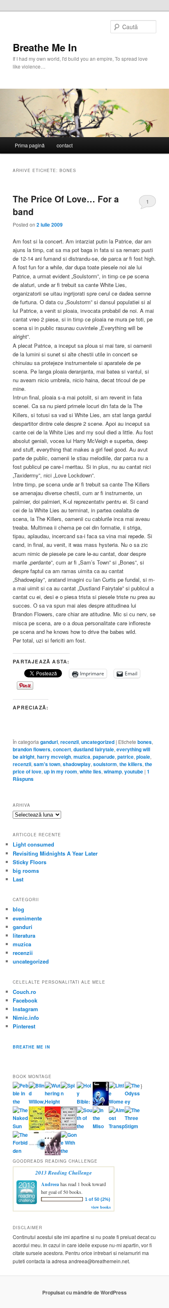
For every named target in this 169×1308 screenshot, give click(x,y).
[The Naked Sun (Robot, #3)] (21, 1126)
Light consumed (33, 844)
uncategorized (97, 742)
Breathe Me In (45, 47)
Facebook (25, 1000)
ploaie (143, 756)
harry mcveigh (54, 756)
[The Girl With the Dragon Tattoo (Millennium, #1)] (37, 1128)
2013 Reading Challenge (63, 1172)
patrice (125, 756)
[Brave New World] (53, 1153)
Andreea (50, 1184)
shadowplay (77, 764)
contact (65, 145)
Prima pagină (30, 145)
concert (62, 749)
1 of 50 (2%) (97, 1199)
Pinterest (24, 1026)
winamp (113, 771)
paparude (104, 756)
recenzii (69, 742)
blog (18, 909)
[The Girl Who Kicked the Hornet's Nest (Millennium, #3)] (69, 1127)
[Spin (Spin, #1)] (69, 1093)
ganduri (49, 742)
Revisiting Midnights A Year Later (55, 853)
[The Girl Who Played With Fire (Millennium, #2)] (53, 1127)
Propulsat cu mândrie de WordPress (84, 1292)
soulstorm (105, 764)
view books (101, 1207)
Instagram (25, 1009)
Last (18, 879)
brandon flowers (31, 749)
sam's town (47, 764)
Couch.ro (24, 992)
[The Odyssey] (133, 1101)
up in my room (60, 771)
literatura (24, 935)
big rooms (26, 870)
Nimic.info (26, 1017)
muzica (81, 756)
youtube (133, 771)
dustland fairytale (93, 749)
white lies (90, 771)
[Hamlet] (101, 1103)
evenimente (27, 918)
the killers (130, 764)
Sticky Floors (29, 862)
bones (144, 742)
